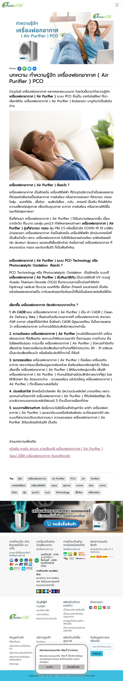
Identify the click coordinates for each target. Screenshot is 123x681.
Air (83, 478)
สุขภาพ (66, 485)
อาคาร (102, 485)
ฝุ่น (24, 492)
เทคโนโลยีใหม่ (18, 485)
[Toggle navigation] (117, 5)
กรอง (54, 485)
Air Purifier (58, 478)
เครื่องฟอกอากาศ (37, 478)
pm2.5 (35, 492)
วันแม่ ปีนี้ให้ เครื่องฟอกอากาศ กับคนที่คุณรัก (39, 456)
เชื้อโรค (78, 492)
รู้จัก (20, 478)
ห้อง (91, 485)
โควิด (14, 492)
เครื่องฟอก (94, 492)
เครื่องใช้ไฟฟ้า (38, 485)
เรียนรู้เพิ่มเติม (73, 667)
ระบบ (47, 492)
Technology (62, 492)
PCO (73, 478)
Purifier (95, 478)
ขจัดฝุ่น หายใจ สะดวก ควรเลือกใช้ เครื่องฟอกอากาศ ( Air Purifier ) (56, 448)
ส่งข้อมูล (96, 653)
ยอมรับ (49, 667)
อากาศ (79, 485)
